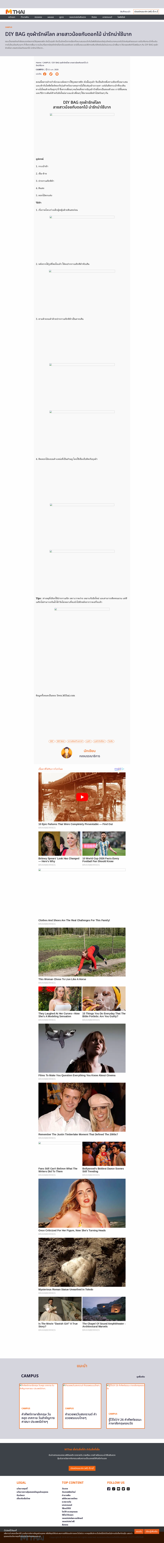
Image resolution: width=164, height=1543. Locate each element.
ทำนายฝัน (25, 17)
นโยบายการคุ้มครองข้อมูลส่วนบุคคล (32, 1492)
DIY (51, 741)
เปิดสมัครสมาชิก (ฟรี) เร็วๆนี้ (82, 1468)
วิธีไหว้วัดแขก (67, 1514)
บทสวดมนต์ (107, 17)
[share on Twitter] (51, 74)
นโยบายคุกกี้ (22, 1488)
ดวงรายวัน (66, 1501)
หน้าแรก (11, 17)
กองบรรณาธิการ (89, 756)
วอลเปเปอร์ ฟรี (68, 1521)
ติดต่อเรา (21, 1495)
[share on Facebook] (45, 74)
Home (38, 62)
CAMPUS (8, 27)
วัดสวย (94, 17)
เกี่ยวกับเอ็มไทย (23, 1498)
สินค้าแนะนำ (125, 11)
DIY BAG (60, 741)
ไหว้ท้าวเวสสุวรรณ (70, 1511)
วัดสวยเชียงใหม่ (68, 1492)
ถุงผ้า (88, 741)
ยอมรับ (139, 1531)
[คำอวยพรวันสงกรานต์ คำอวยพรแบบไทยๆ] (82, 1394)
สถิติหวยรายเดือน (69, 1498)
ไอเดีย (110, 741)
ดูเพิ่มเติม (141, 1376)
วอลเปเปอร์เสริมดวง (77, 17)
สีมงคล (65, 1524)
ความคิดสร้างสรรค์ (75, 741)
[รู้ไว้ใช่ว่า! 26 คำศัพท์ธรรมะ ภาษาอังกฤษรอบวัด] (125, 1397)
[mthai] (15, 11)
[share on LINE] (57, 74)
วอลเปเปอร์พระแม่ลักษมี (72, 1518)
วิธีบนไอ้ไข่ (66, 1508)
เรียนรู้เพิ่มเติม (151, 1531)
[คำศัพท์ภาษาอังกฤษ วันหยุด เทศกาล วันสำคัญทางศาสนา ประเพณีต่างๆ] (38, 1394)
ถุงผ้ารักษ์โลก (99, 741)
